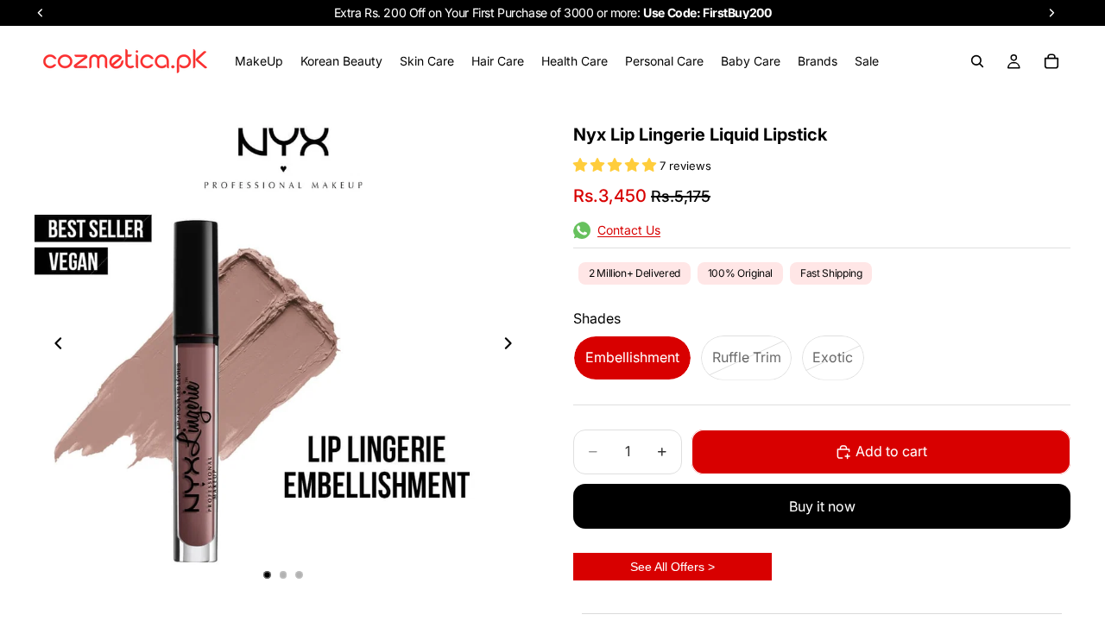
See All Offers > (672, 567)
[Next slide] (513, 345)
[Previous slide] (54, 345)
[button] (616, 164)
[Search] (977, 61)
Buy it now (822, 506)
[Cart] (1051, 61)
